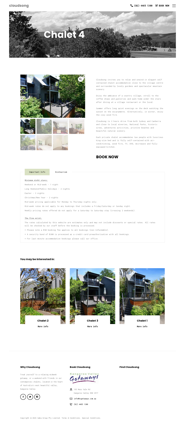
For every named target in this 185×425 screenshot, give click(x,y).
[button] (80, 79)
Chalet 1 (142, 320)
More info (43, 326)
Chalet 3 (92, 320)
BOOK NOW (107, 157)
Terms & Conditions (71, 418)
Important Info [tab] (37, 172)
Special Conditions (91, 418)
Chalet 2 (43, 320)
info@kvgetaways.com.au (85, 399)
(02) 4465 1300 (81, 404)
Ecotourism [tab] (61, 172)
